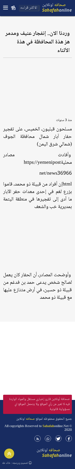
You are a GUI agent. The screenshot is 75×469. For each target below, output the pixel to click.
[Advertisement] (37, 86)
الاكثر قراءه (28, 8)
